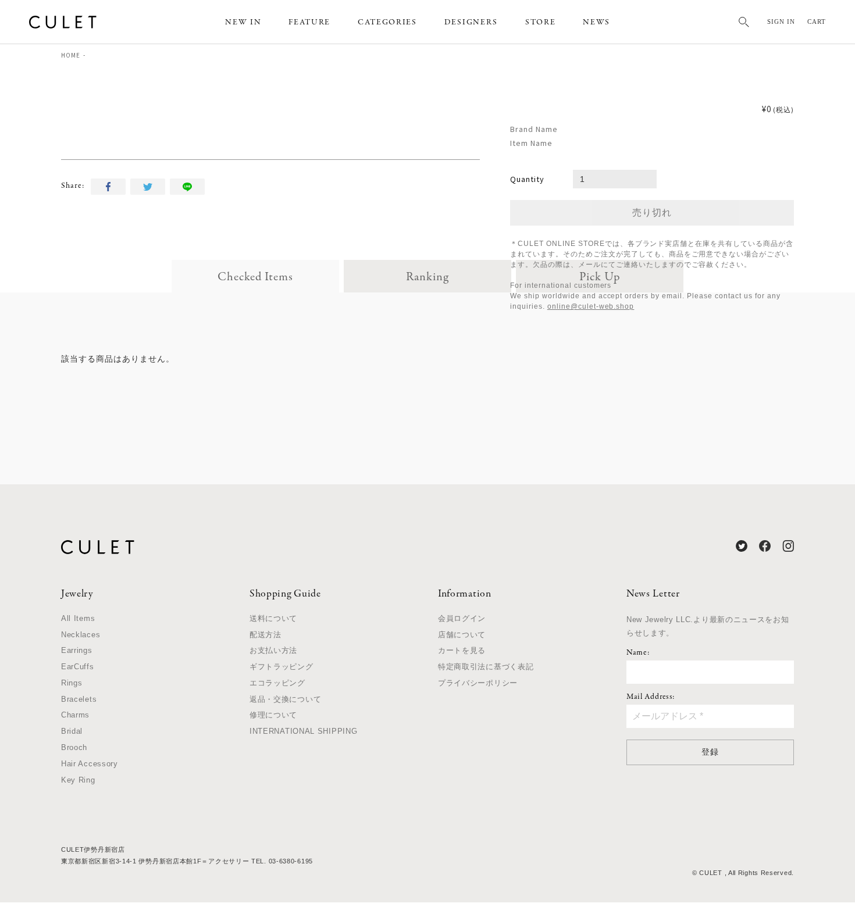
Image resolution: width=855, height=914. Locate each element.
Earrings (76, 650)
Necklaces (80, 634)
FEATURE (309, 22)
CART (816, 21)
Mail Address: (650, 697)
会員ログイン (462, 618)
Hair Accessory (89, 763)
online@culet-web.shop (591, 306)
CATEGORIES (387, 22)
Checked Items (255, 277)
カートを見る (462, 650)
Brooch (74, 747)
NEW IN (243, 22)
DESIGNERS (471, 22)
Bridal (72, 731)
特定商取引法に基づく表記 (485, 666)
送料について (273, 618)
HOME (70, 55)
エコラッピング (277, 683)
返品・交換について (285, 699)
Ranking (427, 277)
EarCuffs (77, 666)
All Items (78, 618)
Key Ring (78, 780)
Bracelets (79, 699)
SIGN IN (781, 21)
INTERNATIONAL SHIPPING (303, 731)
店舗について (462, 634)
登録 (709, 751)
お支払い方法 (273, 650)
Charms (75, 715)
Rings (72, 683)
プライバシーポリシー (478, 683)
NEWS (596, 22)
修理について (273, 715)
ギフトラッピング (282, 666)
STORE (540, 22)
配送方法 (266, 634)
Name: (638, 653)
